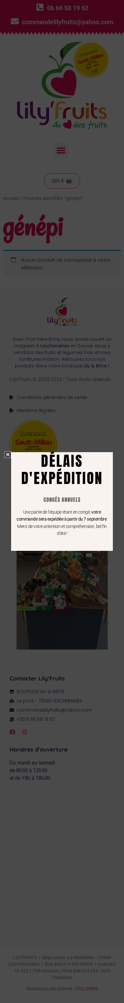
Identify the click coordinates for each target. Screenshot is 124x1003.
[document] (62, 501)
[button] (7, 454)
